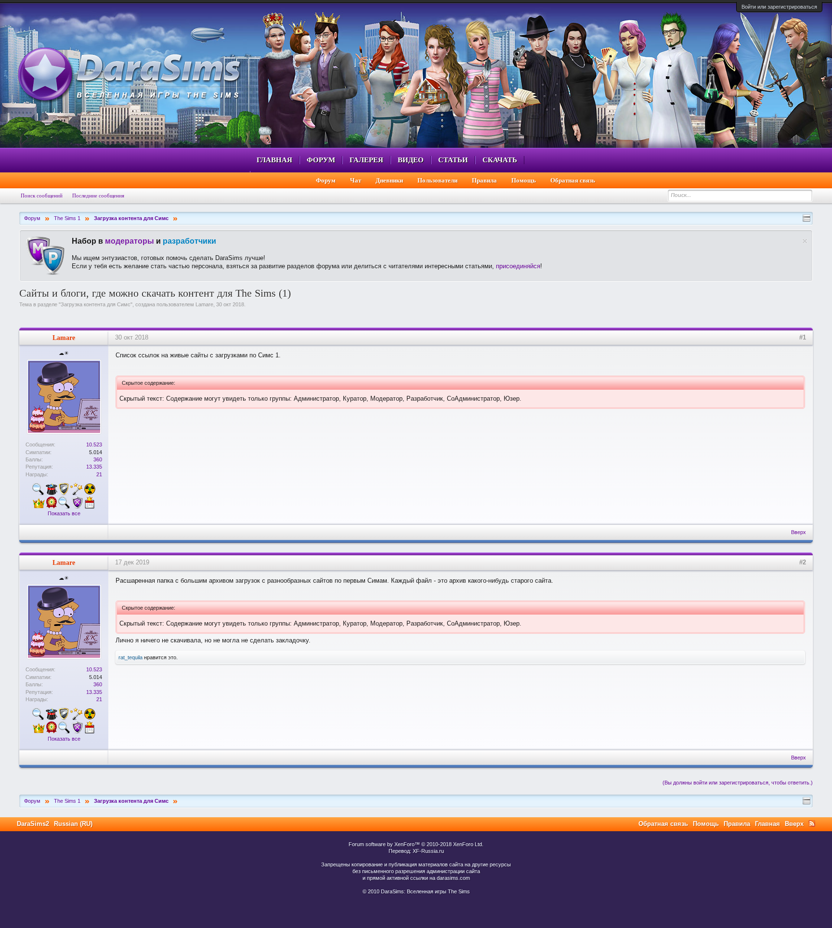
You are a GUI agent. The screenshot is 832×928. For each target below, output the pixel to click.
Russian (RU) (73, 823)
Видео (411, 160)
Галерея (366, 160)
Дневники (389, 180)
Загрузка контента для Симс (95, 304)
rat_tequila (130, 657)
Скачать (499, 160)
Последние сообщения (98, 195)
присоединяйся (518, 266)
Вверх (798, 532)
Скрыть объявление (804, 241)
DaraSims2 (33, 823)
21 (99, 474)
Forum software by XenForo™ (416, 844)
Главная (274, 160)
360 (97, 459)
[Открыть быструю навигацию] (806, 218)
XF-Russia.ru (428, 851)
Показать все (64, 513)
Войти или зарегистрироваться (779, 7)
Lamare (204, 304)
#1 (802, 337)
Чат (355, 180)
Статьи (453, 160)
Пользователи (437, 180)
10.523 (94, 444)
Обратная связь (572, 180)
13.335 (94, 467)
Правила (484, 180)
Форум (321, 160)
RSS (811, 823)
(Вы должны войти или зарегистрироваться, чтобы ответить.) (738, 782)
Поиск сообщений (42, 195)
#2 (802, 562)
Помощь (523, 180)
